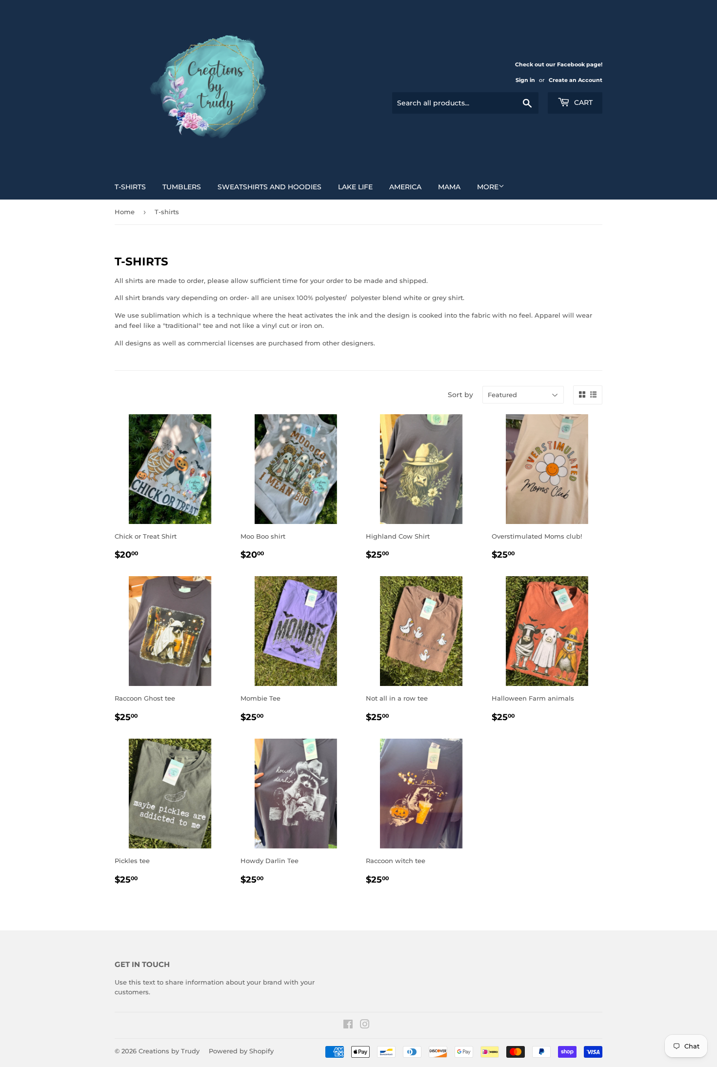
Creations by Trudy (169, 1051)
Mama (449, 186)
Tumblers (181, 186)
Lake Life (355, 186)
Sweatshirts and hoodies (269, 186)
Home (125, 212)
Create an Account (575, 80)
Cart (582, 102)
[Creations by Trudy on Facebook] (348, 1025)
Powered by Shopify (241, 1051)
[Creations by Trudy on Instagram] (365, 1025)
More (487, 186)
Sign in (525, 80)
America (405, 186)
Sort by (460, 394)
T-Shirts (130, 186)
